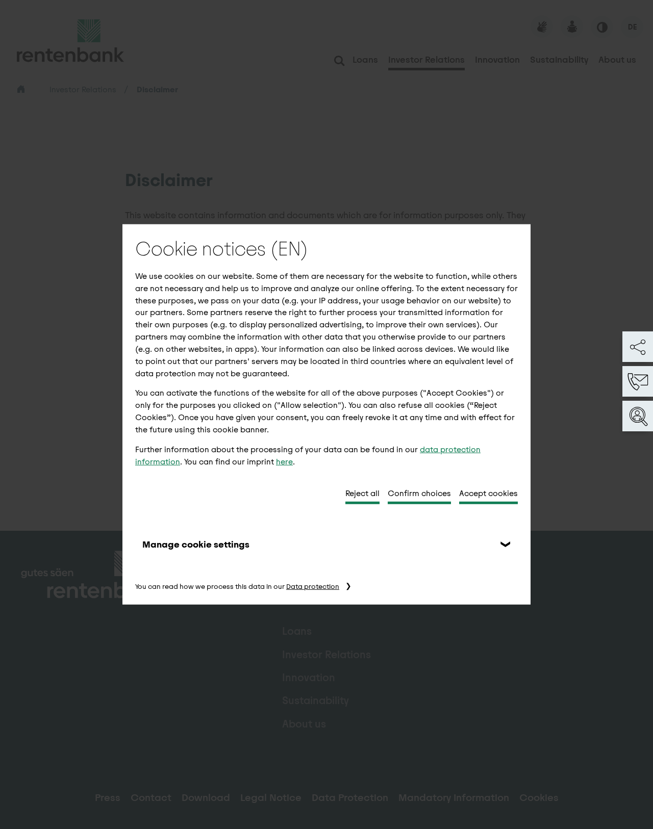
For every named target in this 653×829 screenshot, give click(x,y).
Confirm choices (419, 493)
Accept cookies (488, 493)
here (284, 461)
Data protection (312, 586)
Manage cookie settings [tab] (195, 544)
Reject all (362, 493)
